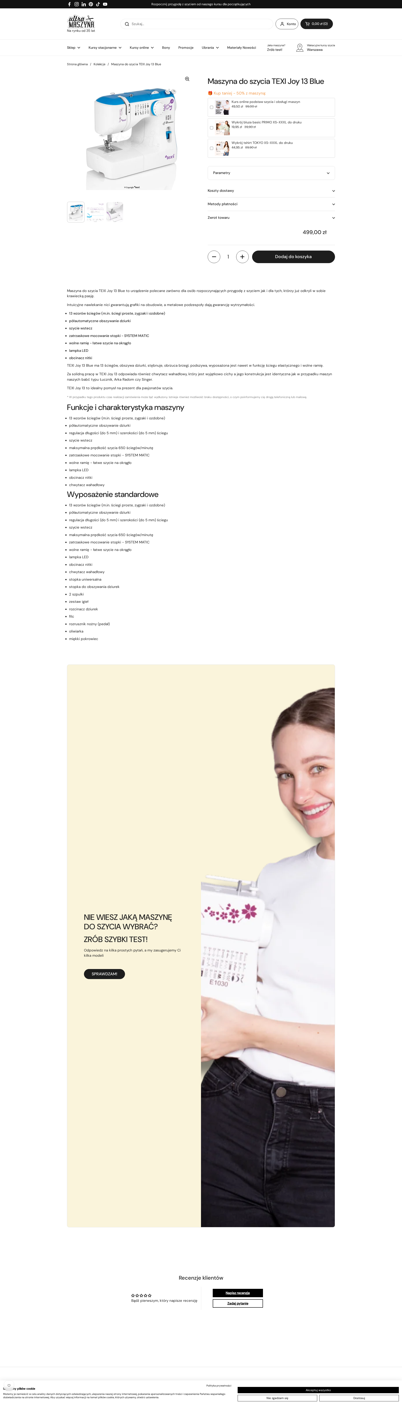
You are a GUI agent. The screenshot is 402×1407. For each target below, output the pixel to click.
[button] (316, 24)
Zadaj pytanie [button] (237, 1303)
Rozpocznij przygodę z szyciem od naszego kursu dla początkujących (201, 4)
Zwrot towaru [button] (218, 217)
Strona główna (77, 64)
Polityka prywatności (218, 1385)
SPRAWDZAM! (104, 974)
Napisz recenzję (238, 1293)
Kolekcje (99, 64)
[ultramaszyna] (81, 21)
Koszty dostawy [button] (221, 190)
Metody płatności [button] (222, 204)
